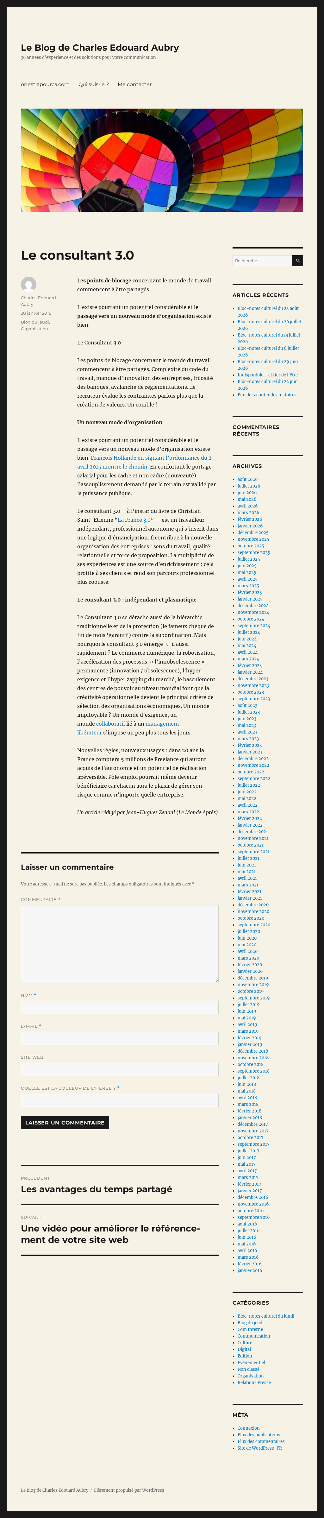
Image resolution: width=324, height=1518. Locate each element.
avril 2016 (247, 1250)
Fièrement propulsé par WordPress (129, 1490)
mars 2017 (248, 1177)
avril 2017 (247, 1171)
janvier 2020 (250, 971)
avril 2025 (248, 579)
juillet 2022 (249, 785)
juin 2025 (247, 566)
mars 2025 (248, 586)
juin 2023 (247, 718)
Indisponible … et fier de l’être (268, 375)
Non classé (248, 1369)
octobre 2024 (251, 619)
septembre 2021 (254, 851)
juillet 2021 (248, 858)
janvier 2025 (250, 599)
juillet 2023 (249, 712)
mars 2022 (248, 812)
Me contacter (135, 84)
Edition (245, 1356)
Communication (254, 1336)
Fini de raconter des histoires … (269, 395)
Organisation (34, 328)
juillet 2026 (249, 486)
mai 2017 (247, 1164)
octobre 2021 (251, 845)
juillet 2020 (249, 931)
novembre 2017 (253, 1131)
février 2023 (250, 745)
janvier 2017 (250, 1191)
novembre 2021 (253, 838)
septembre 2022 (254, 778)
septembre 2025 (254, 552)
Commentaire (41, 899)
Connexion (249, 1428)
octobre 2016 (251, 1210)
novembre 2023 (253, 685)
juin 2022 (247, 792)
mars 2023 (248, 738)
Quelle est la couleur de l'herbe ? (70, 1088)
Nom (29, 995)
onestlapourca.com (45, 84)
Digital (244, 1349)
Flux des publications (259, 1435)
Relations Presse (254, 1382)
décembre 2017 (253, 1124)
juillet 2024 (249, 632)
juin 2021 (247, 865)
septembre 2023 (254, 699)
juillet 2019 (249, 1004)
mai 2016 (247, 1244)
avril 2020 (248, 951)
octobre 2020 (251, 918)
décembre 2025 (253, 532)
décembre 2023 (253, 679)
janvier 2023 (250, 752)
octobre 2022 (251, 772)
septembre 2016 (254, 1217)
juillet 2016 (249, 1230)
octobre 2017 (251, 1137)
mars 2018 (248, 1104)
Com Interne (250, 1329)
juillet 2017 (248, 1151)
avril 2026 (248, 506)
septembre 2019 (254, 998)
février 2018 (249, 1111)
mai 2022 (247, 798)
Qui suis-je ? (93, 84)
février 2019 (250, 1038)
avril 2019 (247, 1024)
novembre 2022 (253, 765)
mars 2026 (248, 512)
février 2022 (250, 818)
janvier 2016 (250, 1270)
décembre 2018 (253, 1051)
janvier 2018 (250, 1117)
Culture (245, 1342)
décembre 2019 (253, 978)
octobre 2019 (251, 991)
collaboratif (110, 724)
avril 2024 (248, 652)
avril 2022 (248, 805)
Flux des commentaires (261, 1441)
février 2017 (249, 1184)
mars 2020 (248, 958)
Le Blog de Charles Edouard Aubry (100, 47)
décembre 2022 (253, 758)
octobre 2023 (251, 692)
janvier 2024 (250, 672)
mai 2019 (247, 1018)
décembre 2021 (253, 832)
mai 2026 (247, 499)
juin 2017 (247, 1157)
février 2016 (250, 1264)
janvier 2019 (250, 1044)
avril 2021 (247, 878)
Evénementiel (251, 1362)
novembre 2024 (253, 612)
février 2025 (250, 592)
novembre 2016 (253, 1204)
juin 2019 (247, 1011)
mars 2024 (248, 659)
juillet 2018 (248, 1077)
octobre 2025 (251, 546)
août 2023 (247, 705)
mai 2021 (247, 871)
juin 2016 (247, 1237)
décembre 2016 (253, 1197)
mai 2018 (247, 1091)
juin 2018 (247, 1084)
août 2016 (247, 1224)
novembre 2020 (253, 911)
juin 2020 (247, 938)
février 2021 (249, 891)
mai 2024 (247, 645)
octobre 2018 (251, 1064)
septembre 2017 (254, 1144)
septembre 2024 (254, 625)
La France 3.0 (134, 520)
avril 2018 (247, 1097)
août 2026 (248, 479)
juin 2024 (247, 639)
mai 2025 (247, 572)
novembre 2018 (253, 1058)
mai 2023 (247, 725)
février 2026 (250, 519)
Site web (32, 1057)
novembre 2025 (253, 539)
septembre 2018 (254, 1071)
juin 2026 (247, 492)
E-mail (31, 1026)
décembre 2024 (253, 605)
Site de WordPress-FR (260, 1448)
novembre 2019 (253, 984)
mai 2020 (247, 945)
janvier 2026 (250, 526)
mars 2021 (248, 885)
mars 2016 (248, 1257)
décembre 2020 (253, 905)
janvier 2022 (250, 825)
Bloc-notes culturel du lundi (266, 1316)
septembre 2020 (254, 925)
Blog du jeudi (35, 321)
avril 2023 (247, 732)
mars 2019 (248, 1031)
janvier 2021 (250, 898)
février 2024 (250, 665)
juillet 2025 (249, 559)
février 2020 (250, 964)
